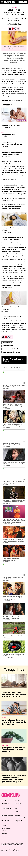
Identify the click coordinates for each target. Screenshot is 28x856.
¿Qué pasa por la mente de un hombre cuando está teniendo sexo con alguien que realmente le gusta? (13, 778)
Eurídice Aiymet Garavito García (14, 24)
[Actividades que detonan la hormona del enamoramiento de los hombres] (14, 708)
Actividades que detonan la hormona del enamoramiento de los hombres (13, 722)
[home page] (9, 2)
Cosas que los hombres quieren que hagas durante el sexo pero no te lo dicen (13, 694)
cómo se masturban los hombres (14, 349)
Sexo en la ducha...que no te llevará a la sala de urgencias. (12, 143)
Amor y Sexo (14, 7)
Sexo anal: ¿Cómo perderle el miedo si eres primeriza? (11, 153)
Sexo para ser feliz (8, 135)
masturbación (8, 346)
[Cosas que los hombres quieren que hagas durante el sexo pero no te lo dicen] (14, 681)
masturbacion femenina (11, 352)
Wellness (3, 133)
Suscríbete (23, 2)
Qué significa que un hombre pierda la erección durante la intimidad (13, 750)
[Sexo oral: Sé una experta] (14, 115)
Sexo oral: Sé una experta (10, 126)
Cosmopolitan (12, 127)
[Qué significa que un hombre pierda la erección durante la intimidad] (14, 736)
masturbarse (7, 342)
